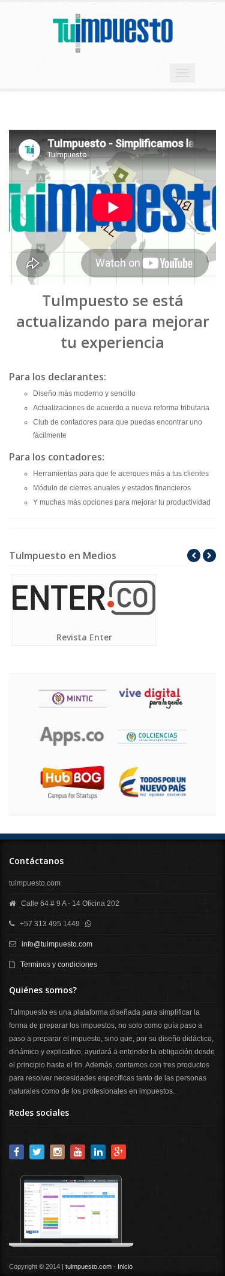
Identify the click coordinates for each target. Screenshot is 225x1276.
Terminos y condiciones (58, 964)
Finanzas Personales (179, 636)
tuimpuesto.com (88, 1266)
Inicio (125, 1266)
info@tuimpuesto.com (57, 944)
